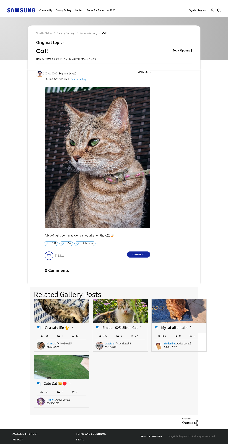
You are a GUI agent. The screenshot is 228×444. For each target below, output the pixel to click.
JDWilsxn (110, 343)
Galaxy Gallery (63, 10)
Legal (80, 439)
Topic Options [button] (181, 50)
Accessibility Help (24, 433)
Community (45, 10)
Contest (79, 10)
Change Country (151, 436)
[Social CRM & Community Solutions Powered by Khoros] (190, 422)
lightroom (88, 243)
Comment (138, 254)
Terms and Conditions (91, 433)
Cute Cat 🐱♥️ (55, 383)
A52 (54, 243)
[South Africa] (21, 10)
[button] (144, 72)
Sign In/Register (198, 10)
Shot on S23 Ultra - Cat (120, 328)
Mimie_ (50, 399)
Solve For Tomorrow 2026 (101, 10)
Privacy (17, 439)
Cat (69, 243)
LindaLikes (170, 343)
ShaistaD (51, 343)
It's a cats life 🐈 (56, 328)
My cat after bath (174, 328)
